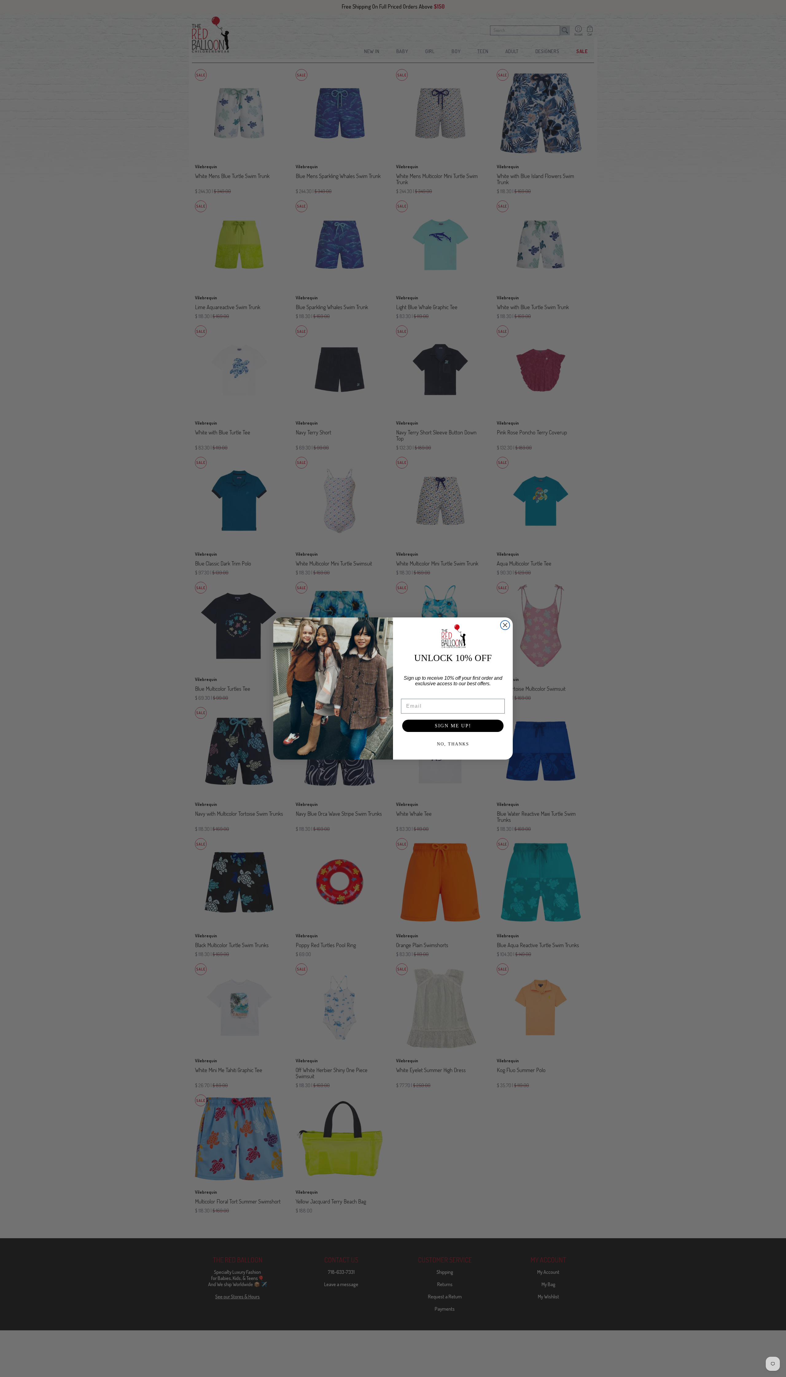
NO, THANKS (453, 744)
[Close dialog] (505, 625)
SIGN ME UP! (453, 725)
